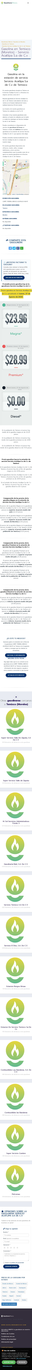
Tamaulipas (21, 1292)
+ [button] (5, 162)
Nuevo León (12, 1288)
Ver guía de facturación (14, 277)
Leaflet (13, 194)
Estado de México (7, 1284)
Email (11, 1238)
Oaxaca (12, 1292)
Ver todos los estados (9, 1304)
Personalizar (7, 1366)
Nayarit (11, 1296)
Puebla (4, 1296)
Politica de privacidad (8, 1339)
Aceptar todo (9, 1362)
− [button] (5, 164)
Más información (21, 1358)
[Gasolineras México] (9, 3)
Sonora (18, 1296)
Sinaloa (24, 1300)
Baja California (6, 1300)
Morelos (5, 215)
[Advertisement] (16, 22)
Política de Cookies (7, 1334)
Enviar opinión (11, 1266)
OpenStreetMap (20, 194)
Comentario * (7, 1251)
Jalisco (4, 1288)
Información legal (7, 1342)
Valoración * (6, 1245)
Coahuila (16, 1300)
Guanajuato (22, 1288)
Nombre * (6, 1232)
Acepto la (14, 1262)
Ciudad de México (21, 1284)
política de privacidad (17, 1262)
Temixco (5, 208)
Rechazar (22, 1362)
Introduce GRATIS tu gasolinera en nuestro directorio (15, 1330)
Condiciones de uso (8, 1336)
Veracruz (4, 1292)
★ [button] (4, 1248)
